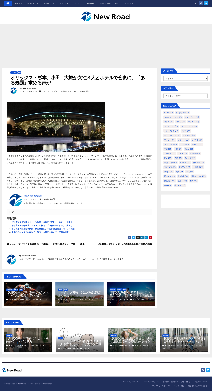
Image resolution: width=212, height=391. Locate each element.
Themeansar (47, 384)
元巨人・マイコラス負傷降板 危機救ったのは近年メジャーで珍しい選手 (47, 244)
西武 (193, 181)
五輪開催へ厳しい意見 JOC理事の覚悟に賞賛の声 (123, 244)
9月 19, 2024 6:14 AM (173, 345)
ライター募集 (179, 386)
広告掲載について (201, 382)
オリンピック (192, 117)
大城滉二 (55, 91)
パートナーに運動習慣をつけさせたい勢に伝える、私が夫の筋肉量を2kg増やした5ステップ (79, 344)
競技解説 (169, 181)
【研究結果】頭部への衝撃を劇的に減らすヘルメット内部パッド (183, 340)
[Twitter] (13, 212)
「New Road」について (129, 382)
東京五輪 (184, 167)
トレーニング (49, 3)
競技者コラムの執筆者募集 (197, 386)
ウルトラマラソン (173, 117)
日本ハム (75, 91)
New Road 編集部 (29, 88)
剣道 (178, 149)
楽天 (179, 172)
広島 (69, 91)
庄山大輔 (190, 158)
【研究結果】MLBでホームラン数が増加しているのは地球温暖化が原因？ (131, 295)
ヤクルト (197, 140)
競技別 (18, 3)
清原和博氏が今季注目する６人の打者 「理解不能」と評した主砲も (42, 225)
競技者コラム (198, 176)
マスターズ (189, 135)
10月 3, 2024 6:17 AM (121, 345)
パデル (186, 131)
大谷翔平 (195, 153)
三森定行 (197, 144)
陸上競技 (179, 185)
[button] (196, 3)
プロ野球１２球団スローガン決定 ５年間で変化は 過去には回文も (42, 222)
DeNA (168, 113)
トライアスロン (189, 126)
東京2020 (170, 167)
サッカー (193, 122)
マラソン (169, 140)
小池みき (85, 348)
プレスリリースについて (109, 3)
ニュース (13, 72)
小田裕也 (63, 91)
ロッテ (184, 144)
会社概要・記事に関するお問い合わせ (176, 382)
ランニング (170, 144)
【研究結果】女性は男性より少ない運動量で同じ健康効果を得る (131, 340)
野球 (19, 72)
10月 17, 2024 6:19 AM (17, 345)
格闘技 (168, 172)
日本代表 (198, 163)
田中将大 (169, 176)
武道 (189, 172)
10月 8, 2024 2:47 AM (69, 348)
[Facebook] (9, 212)
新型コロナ (170, 163)
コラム (77, 3)
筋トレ (182, 181)
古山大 (189, 149)
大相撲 (182, 153)
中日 (168, 149)
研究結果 (9, 289)
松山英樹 (198, 167)
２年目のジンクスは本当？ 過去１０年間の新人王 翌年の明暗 (40, 232)
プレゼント (128, 3)
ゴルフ (180, 122)
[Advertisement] (106, 42)
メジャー (183, 140)
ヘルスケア (64, 3)
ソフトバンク (171, 126)
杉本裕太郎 (84, 91)
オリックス (46, 91)
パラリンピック (172, 135)
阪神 (168, 185)
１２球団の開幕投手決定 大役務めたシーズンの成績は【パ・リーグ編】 (44, 229)
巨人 (168, 158)
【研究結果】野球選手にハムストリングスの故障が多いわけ (27, 294)
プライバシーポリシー (151, 382)
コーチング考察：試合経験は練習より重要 (79, 294)
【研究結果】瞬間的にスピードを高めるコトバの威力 (27, 340)
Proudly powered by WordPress (14, 384)
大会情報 (90, 3)
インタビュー (32, 3)
